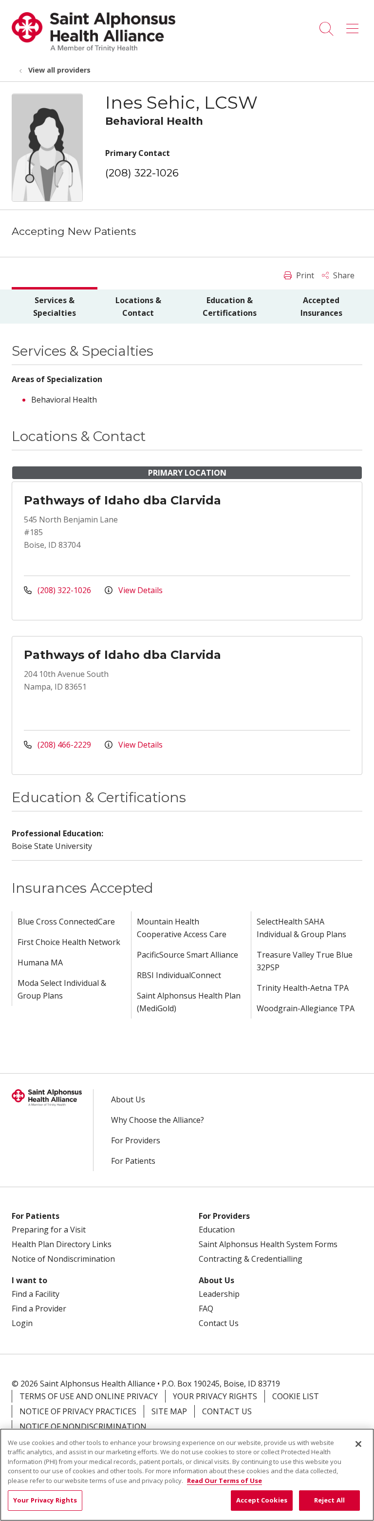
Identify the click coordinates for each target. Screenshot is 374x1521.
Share (343, 275)
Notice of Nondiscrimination (63, 1258)
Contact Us (219, 1323)
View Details (139, 590)
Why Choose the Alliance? (157, 1120)
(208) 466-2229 (64, 744)
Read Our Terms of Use (224, 1480)
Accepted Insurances (321, 306)
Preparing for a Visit (49, 1229)
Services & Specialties (54, 306)
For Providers (135, 1140)
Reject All (329, 1500)
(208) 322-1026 (142, 173)
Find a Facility (35, 1294)
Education (217, 1229)
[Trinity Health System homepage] (93, 48)
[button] (354, 25)
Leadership (219, 1294)
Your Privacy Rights (215, 1396)
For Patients (133, 1160)
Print (304, 275)
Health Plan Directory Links (62, 1244)
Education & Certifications (230, 306)
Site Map (169, 1411)
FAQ (206, 1308)
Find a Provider (39, 1308)
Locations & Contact (138, 306)
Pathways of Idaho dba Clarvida (122, 500)
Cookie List (295, 1396)
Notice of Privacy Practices (77, 1411)
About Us (128, 1099)
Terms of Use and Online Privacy (88, 1396)
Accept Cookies (261, 1500)
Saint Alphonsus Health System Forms (268, 1244)
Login (22, 1323)
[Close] (358, 1444)
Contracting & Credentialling (250, 1258)
